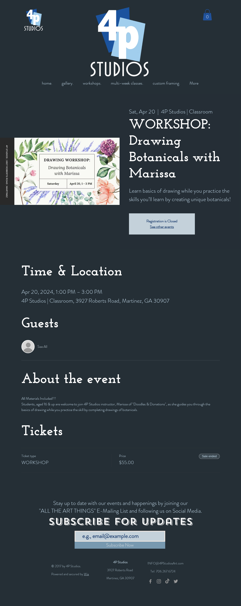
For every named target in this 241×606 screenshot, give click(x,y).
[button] (207, 14)
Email (78, 527)
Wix (86, 574)
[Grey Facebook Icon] (150, 581)
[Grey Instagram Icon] (159, 581)
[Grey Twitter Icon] (176, 581)
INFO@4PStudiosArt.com (166, 563)
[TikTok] (167, 581)
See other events (162, 226)
